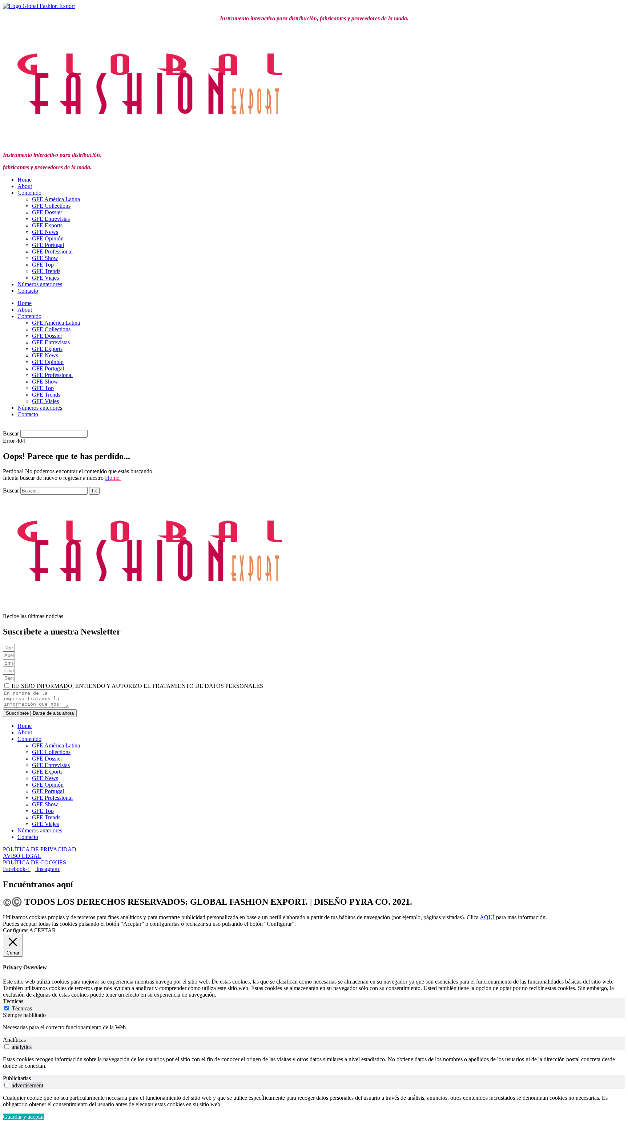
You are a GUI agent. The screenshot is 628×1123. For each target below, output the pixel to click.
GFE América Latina (56, 199)
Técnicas (22, 1008)
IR (94, 491)
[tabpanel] (314, 1027)
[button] (314, 426)
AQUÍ (487, 917)
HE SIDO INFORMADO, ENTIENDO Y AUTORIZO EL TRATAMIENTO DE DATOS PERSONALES (137, 686)
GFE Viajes (45, 278)
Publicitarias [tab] (17, 1078)
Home (24, 180)
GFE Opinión (48, 238)
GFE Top (43, 265)
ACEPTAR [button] (42, 930)
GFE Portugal (48, 245)
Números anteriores (39, 284)
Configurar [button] (15, 930)
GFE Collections (51, 206)
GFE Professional (52, 251)
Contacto (27, 291)
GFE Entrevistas (51, 219)
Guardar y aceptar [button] (23, 1117)
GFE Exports (47, 225)
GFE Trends (46, 271)
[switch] (6, 1046)
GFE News (45, 232)
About (24, 186)
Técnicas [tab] (13, 1001)
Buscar (11, 433)
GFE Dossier (47, 212)
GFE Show (45, 258)
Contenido (29, 193)
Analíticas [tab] (14, 1040)
